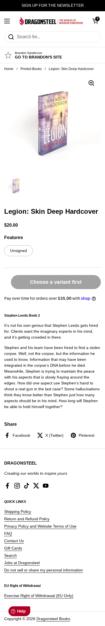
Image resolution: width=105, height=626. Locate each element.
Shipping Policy (17, 511)
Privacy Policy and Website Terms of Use (40, 526)
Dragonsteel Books (53, 618)
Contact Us (14, 541)
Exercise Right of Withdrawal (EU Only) (38, 595)
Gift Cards (13, 548)
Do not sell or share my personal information (43, 570)
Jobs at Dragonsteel (22, 562)
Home (8, 69)
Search (10, 555)
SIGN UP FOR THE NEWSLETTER (53, 5)
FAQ (8, 533)
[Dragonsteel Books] (51, 21)
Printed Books (31, 69)
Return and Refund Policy (27, 519)
